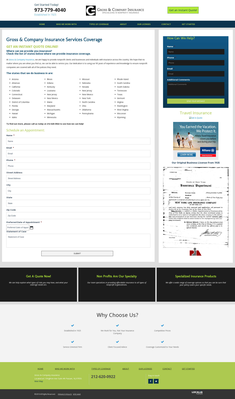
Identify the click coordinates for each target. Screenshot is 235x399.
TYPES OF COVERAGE (99, 24)
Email (10, 148)
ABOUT (123, 24)
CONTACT (166, 24)
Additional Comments (178, 80)
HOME (42, 24)
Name (10, 135)
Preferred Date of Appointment (24, 222)
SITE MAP (77, 394)
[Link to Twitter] (156, 381)
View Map (38, 381)
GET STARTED (188, 24)
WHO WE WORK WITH (66, 24)
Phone (10, 160)
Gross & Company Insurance (21, 59)
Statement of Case (16, 231)
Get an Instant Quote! (183, 10)
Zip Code (11, 210)
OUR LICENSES (144, 24)
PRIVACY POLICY (65, 394)
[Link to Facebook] (150, 381)
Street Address (14, 172)
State (9, 197)
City (8, 185)
